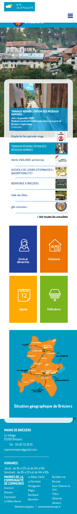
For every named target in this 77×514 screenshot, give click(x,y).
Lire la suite (16, 126)
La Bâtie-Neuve (12, 501)
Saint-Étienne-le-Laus (61, 487)
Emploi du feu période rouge (27, 136)
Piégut (31, 490)
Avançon (9, 488)
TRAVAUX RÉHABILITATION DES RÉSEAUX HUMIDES (35, 113)
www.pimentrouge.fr (49, 506)
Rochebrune (58, 477)
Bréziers (8, 492)
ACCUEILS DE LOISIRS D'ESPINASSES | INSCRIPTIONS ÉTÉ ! (32, 171)
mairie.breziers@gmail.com (20, 449)
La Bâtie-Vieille (36, 477)
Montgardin (34, 486)
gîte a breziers (19, 207)
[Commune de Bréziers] (38, 26)
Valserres (57, 498)
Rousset (56, 481)
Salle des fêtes (19, 195)
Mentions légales (24, 506)
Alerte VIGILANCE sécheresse (27, 160)
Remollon (33, 499)
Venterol (56, 503)
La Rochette (34, 481)
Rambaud (33, 495)
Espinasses (10, 497)
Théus (55, 494)
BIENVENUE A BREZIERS (25, 183)
